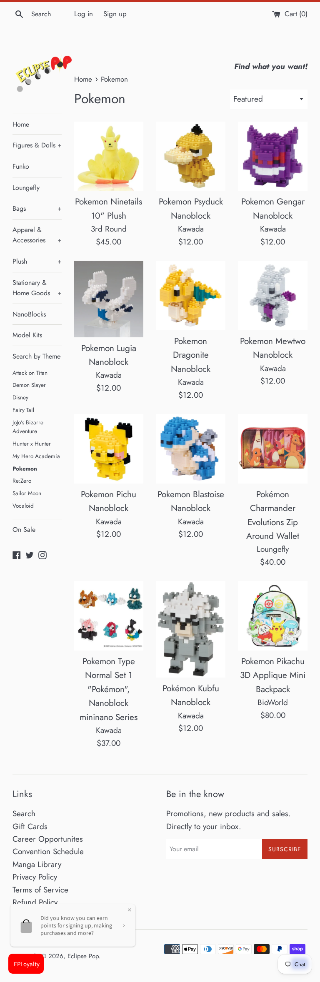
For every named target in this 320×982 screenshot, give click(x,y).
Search (23, 813)
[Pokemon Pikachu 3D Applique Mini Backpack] (273, 616)
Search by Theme (36, 356)
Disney (20, 397)
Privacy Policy (34, 876)
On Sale (23, 529)
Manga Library (36, 864)
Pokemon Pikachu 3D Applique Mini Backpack (272, 675)
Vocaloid (23, 505)
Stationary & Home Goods (37, 288)
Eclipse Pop (83, 956)
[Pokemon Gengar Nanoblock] (273, 156)
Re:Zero (21, 480)
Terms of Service (40, 889)
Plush (37, 261)
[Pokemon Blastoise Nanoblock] (190, 449)
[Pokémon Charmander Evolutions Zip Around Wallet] (273, 449)
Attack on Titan (30, 373)
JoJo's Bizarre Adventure (27, 427)
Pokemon (24, 468)
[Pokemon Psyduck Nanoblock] (190, 156)
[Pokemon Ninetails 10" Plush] (109, 156)
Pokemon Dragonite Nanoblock (190, 355)
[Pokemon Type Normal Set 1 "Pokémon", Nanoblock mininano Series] (109, 616)
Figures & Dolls (37, 145)
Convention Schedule (48, 851)
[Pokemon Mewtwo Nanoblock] (273, 295)
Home (20, 124)
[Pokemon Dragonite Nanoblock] (190, 295)
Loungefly (26, 187)
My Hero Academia (36, 456)
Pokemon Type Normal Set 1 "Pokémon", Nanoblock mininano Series (109, 689)
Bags (37, 208)
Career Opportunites (47, 839)
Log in (83, 14)
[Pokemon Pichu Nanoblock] (109, 449)
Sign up (115, 14)
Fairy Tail (23, 410)
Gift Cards (30, 826)
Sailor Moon (26, 493)
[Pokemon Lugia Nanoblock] (109, 299)
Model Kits (27, 335)
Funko (20, 166)
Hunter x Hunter (31, 443)
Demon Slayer (29, 385)
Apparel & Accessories (37, 235)
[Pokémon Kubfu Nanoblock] (190, 629)
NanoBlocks (29, 314)
